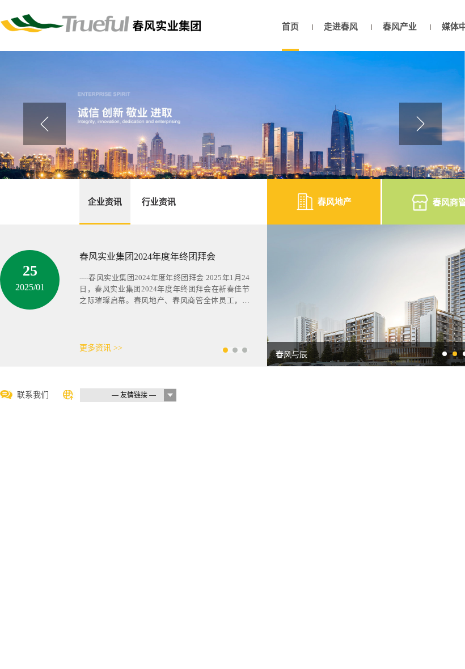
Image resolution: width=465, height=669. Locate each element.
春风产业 (400, 26)
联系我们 (33, 395)
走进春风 (341, 26)
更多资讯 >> (100, 348)
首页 (290, 26)
